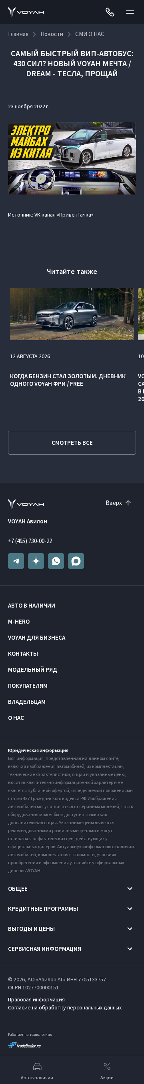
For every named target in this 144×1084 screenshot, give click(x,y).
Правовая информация (36, 999)
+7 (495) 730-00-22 (30, 541)
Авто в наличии (31, 605)
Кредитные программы (43, 908)
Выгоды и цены (31, 928)
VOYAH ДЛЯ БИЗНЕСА (36, 637)
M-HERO (19, 621)
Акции (107, 1077)
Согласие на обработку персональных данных (65, 1007)
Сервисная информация (44, 948)
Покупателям (28, 685)
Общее (18, 888)
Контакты (23, 653)
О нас (16, 717)
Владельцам (27, 701)
